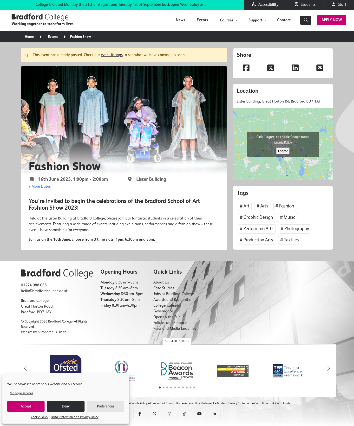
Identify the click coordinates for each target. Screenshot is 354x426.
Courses (226, 20)
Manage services (21, 393)
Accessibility (267, 5)
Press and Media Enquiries (174, 329)
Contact (284, 20)
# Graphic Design (256, 217)
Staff (341, 5)
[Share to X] (270, 68)
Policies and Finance (170, 323)
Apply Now (331, 20)
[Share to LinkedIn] (295, 68)
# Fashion (284, 206)
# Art (244, 206)
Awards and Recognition (173, 300)
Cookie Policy (39, 417)
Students (307, 5)
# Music (287, 217)
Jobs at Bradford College (173, 294)
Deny (66, 406)
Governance (163, 311)
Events (202, 20)
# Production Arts (256, 240)
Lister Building (149, 179)
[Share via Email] (320, 68)
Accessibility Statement (199, 403)
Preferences (105, 406)
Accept (26, 406)
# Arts (262, 206)
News (180, 20)
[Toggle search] (305, 20)
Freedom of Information (165, 403)
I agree (283, 151)
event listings (112, 55)
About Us (161, 282)
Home (29, 37)
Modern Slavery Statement (234, 403)
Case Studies (163, 288)
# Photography (295, 228)
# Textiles (289, 240)
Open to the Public (168, 317)
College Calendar (167, 306)
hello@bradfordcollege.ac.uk (44, 291)
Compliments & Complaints (272, 403)
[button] (40, 187)
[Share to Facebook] (246, 68)
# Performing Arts (257, 228)
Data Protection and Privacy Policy (74, 417)
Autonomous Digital (52, 332)
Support (255, 20)
